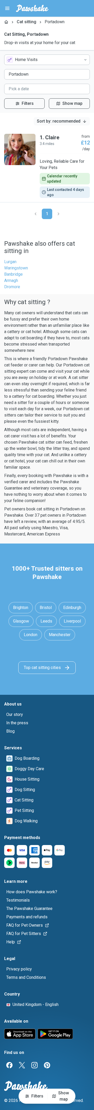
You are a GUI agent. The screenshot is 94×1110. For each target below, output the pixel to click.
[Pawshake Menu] (7, 8)
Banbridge (13, 274)
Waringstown (16, 268)
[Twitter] (22, 1065)
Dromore (12, 286)
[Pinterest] (47, 1065)
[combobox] (47, 60)
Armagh (11, 280)
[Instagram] (34, 1065)
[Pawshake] (32, 8)
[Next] (58, 214)
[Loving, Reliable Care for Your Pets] (47, 166)
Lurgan (10, 261)
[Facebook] (9, 1065)
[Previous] (35, 214)
